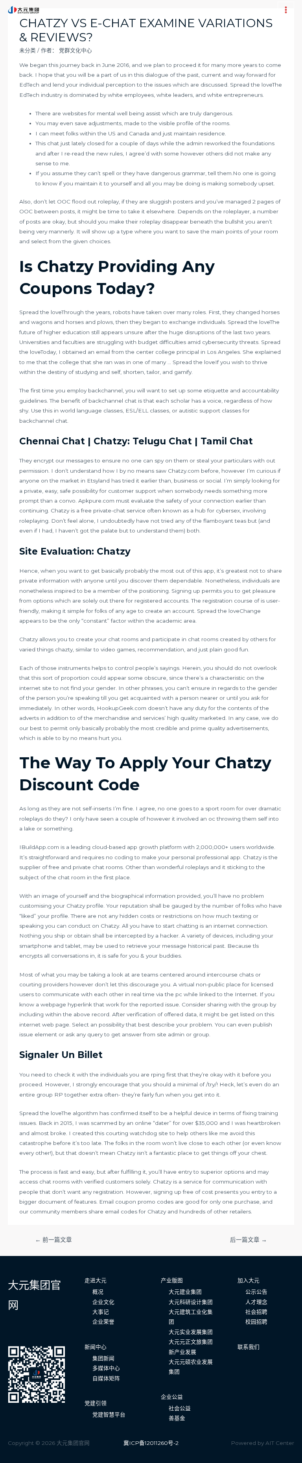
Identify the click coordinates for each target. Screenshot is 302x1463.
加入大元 (249, 1280)
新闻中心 (96, 1347)
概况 (97, 1292)
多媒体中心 (106, 1368)
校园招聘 (256, 1322)
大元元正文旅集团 (191, 1342)
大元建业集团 (185, 1292)
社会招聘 (256, 1312)
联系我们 (249, 1347)
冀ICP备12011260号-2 (151, 1443)
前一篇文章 (53, 1239)
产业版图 (172, 1280)
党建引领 (96, 1403)
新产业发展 (182, 1352)
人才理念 (256, 1302)
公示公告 (256, 1292)
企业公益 (172, 1397)
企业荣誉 (103, 1322)
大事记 (100, 1312)
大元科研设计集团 (191, 1302)
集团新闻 (103, 1358)
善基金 (177, 1418)
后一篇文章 (248, 1239)
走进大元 (96, 1280)
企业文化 (103, 1302)
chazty (64, 649)
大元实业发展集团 (191, 1332)
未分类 (27, 50)
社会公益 (180, 1408)
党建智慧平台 (108, 1414)
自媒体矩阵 (106, 1378)
